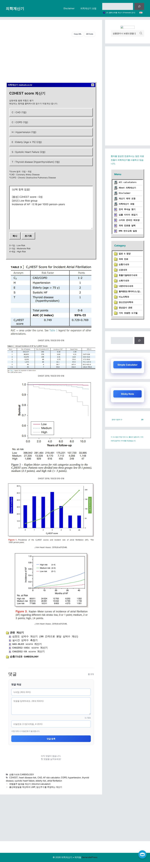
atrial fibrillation (54, 780)
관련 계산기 (17, 632)
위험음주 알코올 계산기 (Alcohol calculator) (30, 784)
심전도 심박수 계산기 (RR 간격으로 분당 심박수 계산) (45, 636)
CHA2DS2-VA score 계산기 (28, 651)
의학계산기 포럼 (88, 8)
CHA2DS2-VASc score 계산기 (30, 647)
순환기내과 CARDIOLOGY (24, 656)
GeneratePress (89, 857)
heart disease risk (27, 777)
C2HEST (13, 777)
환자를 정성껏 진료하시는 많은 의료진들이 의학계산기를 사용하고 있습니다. (127, 160)
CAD (40, 777)
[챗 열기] (142, 854)
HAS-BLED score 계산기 (27, 644)
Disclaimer (69, 8)
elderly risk (41, 780)
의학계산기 (15, 8)
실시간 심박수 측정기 (25, 640)
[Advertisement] (51, 58)
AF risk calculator (51, 777)
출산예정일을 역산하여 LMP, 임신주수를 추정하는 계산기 (35, 787)
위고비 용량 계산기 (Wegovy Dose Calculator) (122, 12)
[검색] (139, 6)
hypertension (74, 777)
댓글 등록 (51, 738)
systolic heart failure (24, 780)
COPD (64, 777)
